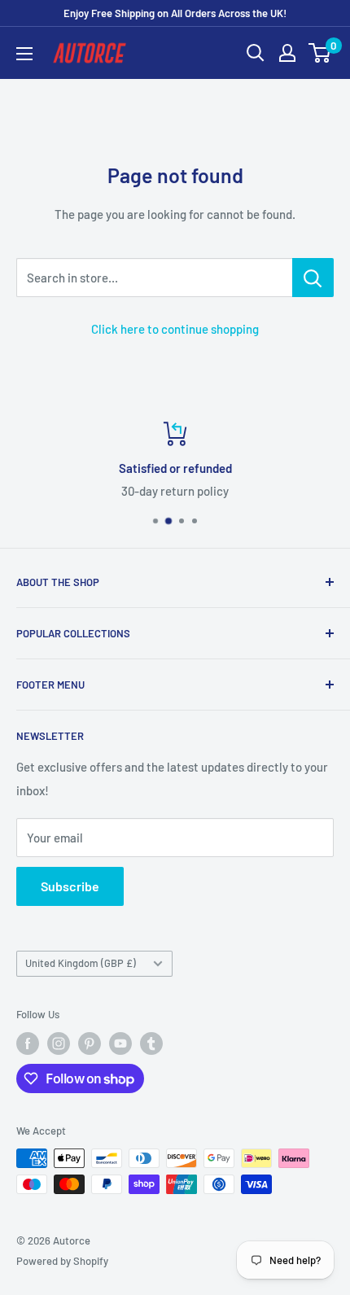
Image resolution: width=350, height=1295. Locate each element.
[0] (320, 53)
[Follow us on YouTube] (120, 1043)
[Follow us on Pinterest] (89, 1043)
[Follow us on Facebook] (27, 1043)
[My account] (287, 53)
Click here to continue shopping (175, 329)
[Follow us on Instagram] (58, 1043)
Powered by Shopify (62, 1260)
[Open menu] (24, 53)
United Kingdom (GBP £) (80, 962)
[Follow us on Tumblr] (151, 1043)
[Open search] (256, 53)
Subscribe (70, 886)
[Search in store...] (313, 277)
